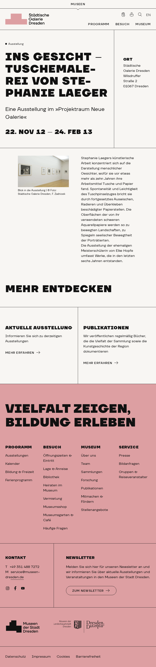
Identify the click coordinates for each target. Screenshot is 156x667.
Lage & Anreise (55, 469)
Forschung (89, 480)
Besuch (52, 447)
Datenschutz (15, 656)
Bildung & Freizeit (19, 472)
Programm (18, 447)
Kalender (12, 464)
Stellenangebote (94, 510)
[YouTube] (23, 589)
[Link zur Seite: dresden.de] (79, 627)
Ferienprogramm (18, 480)
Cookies (63, 656)
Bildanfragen (129, 464)
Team (85, 464)
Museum (91, 447)
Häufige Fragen (55, 528)
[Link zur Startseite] (28, 19)
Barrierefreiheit (88, 656)
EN (148, 15)
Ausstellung (16, 44)
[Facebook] (15, 589)
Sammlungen (91, 472)
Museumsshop (55, 507)
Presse (124, 455)
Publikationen (92, 488)
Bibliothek (51, 477)
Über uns (88, 455)
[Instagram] (7, 589)
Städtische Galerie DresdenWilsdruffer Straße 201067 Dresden (136, 76)
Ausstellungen (16, 455)
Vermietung (52, 498)
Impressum (41, 656)
